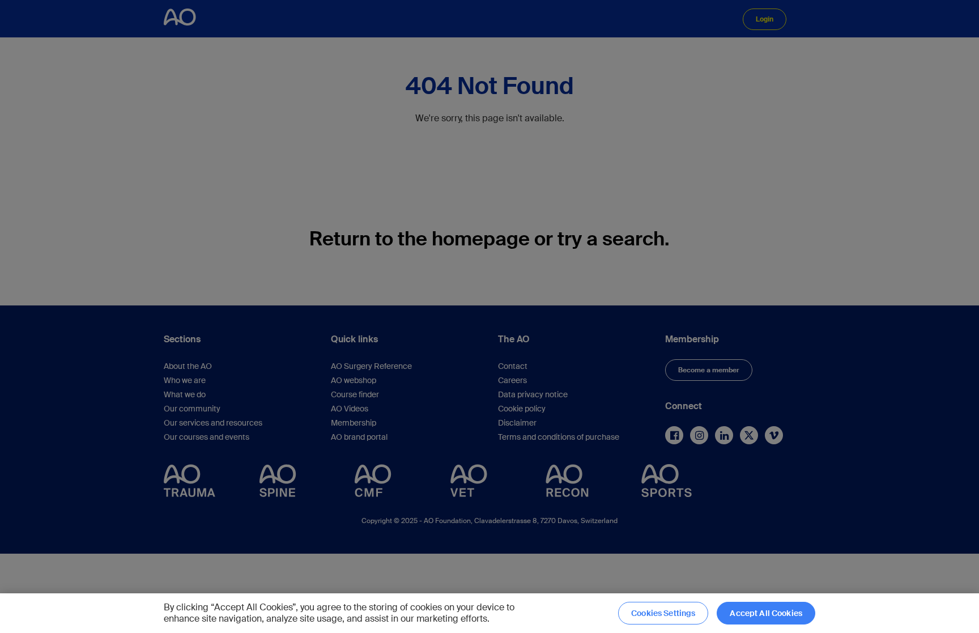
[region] (489, 613)
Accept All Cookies (766, 613)
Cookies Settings (663, 613)
